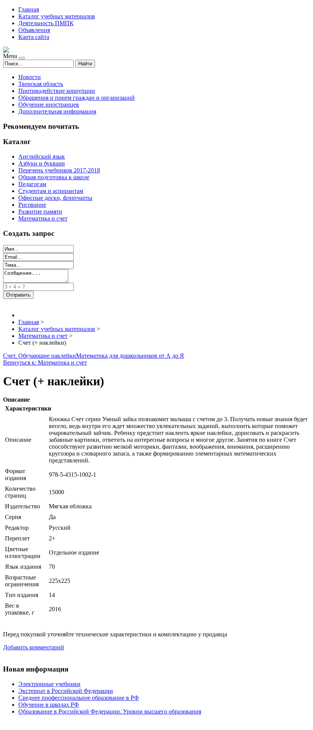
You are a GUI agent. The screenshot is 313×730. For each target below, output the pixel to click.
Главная (28, 9)
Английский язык (41, 156)
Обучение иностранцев (48, 104)
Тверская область (40, 84)
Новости (29, 77)
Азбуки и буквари (41, 163)
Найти (85, 64)
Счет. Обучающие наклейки (39, 355)
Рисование (32, 204)
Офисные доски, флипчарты (55, 198)
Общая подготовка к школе (53, 177)
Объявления (34, 30)
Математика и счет (43, 218)
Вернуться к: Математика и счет (45, 362)
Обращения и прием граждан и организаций (76, 97)
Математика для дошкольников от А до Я (130, 355)
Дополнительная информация (57, 111)
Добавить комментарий (33, 647)
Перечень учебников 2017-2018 (59, 170)
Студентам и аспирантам (50, 191)
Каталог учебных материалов (56, 16)
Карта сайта (33, 37)
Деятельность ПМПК (46, 23)
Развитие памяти (40, 211)
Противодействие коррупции (56, 91)
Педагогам (32, 184)
